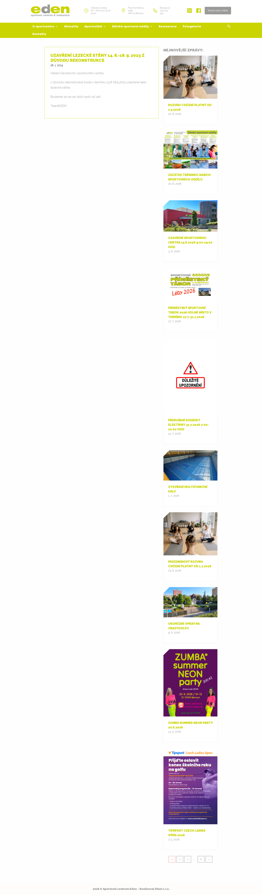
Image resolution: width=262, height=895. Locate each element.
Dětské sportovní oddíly (130, 26)
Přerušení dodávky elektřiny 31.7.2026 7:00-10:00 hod (188, 424)
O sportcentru (43, 26)
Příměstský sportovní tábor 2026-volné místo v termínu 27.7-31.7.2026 (189, 312)
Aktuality (71, 26)
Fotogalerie (192, 26)
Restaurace (168, 26)
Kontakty (39, 34)
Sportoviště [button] (93, 26)
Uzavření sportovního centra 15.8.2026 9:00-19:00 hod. (190, 242)
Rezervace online (218, 10)
